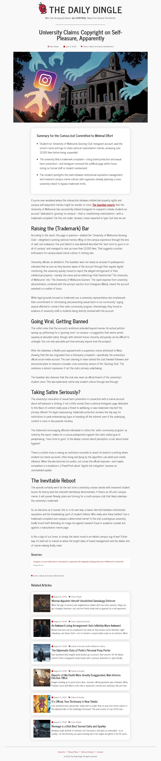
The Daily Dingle (85, 9)
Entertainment (108, 46)
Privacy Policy (73, 752)
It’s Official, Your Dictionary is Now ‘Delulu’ (75, 701)
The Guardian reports (103, 205)
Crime (85, 46)
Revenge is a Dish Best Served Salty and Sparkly (79, 726)
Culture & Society (95, 46)
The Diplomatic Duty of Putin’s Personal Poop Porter (81, 650)
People (78, 596)
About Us (61, 752)
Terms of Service (87, 752)
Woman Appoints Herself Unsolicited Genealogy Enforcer (83, 600)
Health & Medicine (92, 646)
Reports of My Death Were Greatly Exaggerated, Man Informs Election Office (86, 676)
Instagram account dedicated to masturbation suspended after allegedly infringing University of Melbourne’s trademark (78, 561)
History (102, 646)
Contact (100, 752)
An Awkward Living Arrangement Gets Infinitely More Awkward (86, 625)
